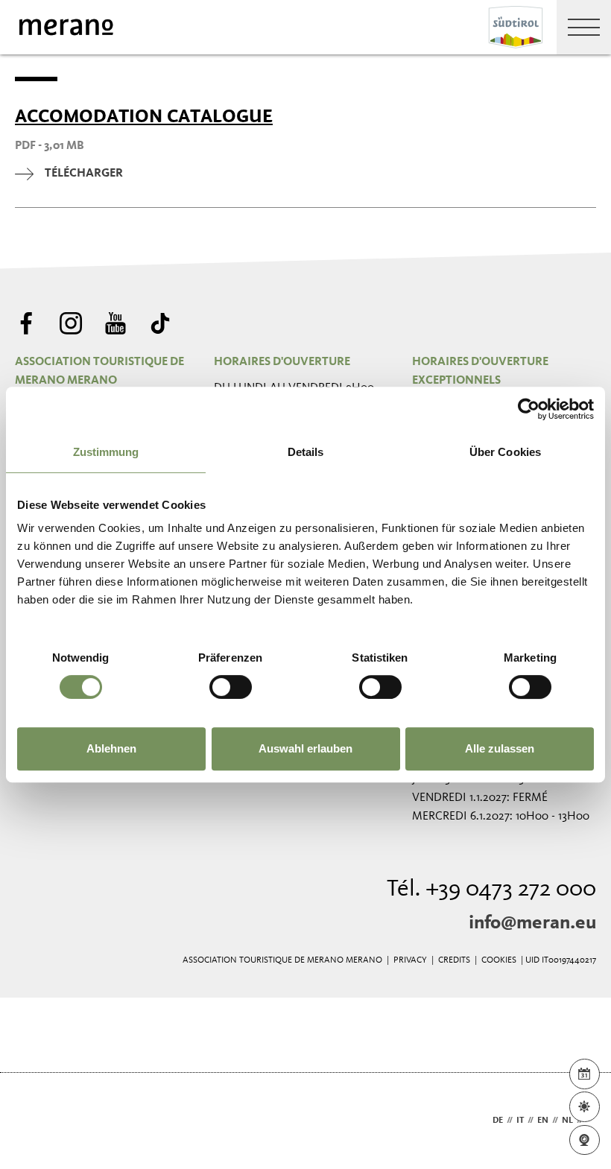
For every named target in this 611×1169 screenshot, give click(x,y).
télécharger (84, 174)
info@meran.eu (532, 923)
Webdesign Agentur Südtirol (33, 1121)
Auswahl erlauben (305, 748)
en (542, 1120)
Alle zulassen (499, 748)
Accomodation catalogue (144, 116)
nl (567, 1120)
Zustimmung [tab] (106, 452)
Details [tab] (306, 452)
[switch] (230, 687)
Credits (454, 960)
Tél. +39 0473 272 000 (491, 890)
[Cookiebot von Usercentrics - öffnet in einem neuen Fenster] (528, 409)
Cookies (498, 960)
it (520, 1120)
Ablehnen (111, 748)
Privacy (410, 960)
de (498, 1120)
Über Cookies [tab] (505, 452)
